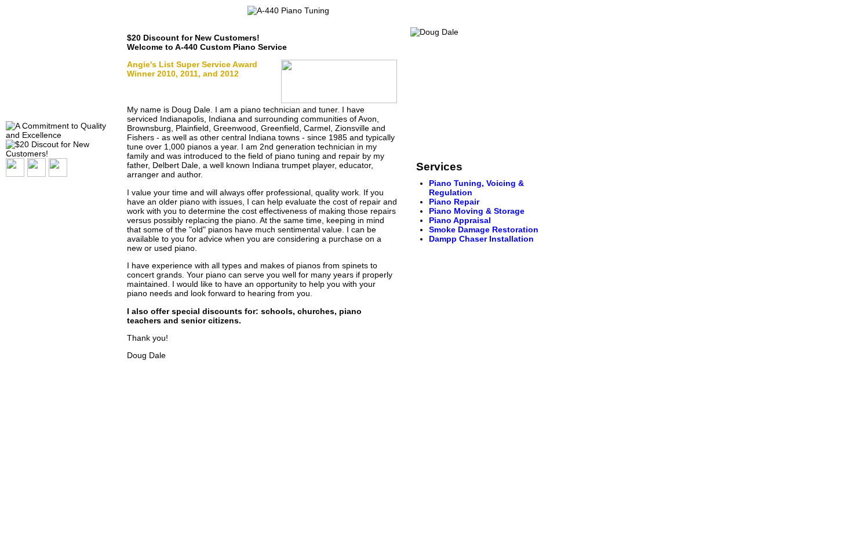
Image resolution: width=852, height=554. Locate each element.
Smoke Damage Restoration (483, 229)
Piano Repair (454, 201)
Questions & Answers (49, 42)
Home (20, 27)
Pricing (23, 87)
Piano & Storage (477, 211)
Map (18, 72)
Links (20, 103)
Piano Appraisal (460, 220)
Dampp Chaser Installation (481, 238)
